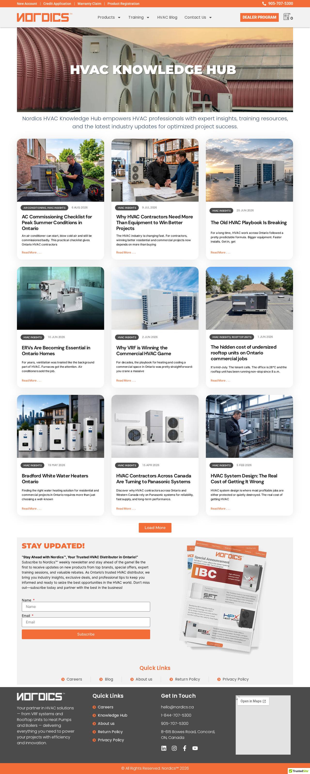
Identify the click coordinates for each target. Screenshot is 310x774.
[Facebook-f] (184, 748)
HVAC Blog (167, 17)
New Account (27, 4)
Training (136, 17)
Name (27, 600)
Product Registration (124, 4)
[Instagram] (174, 748)
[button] (155, 528)
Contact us (195, 17)
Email (26, 615)
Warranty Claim (89, 4)
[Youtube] (195, 748)
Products (106, 17)
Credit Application (57, 4)
